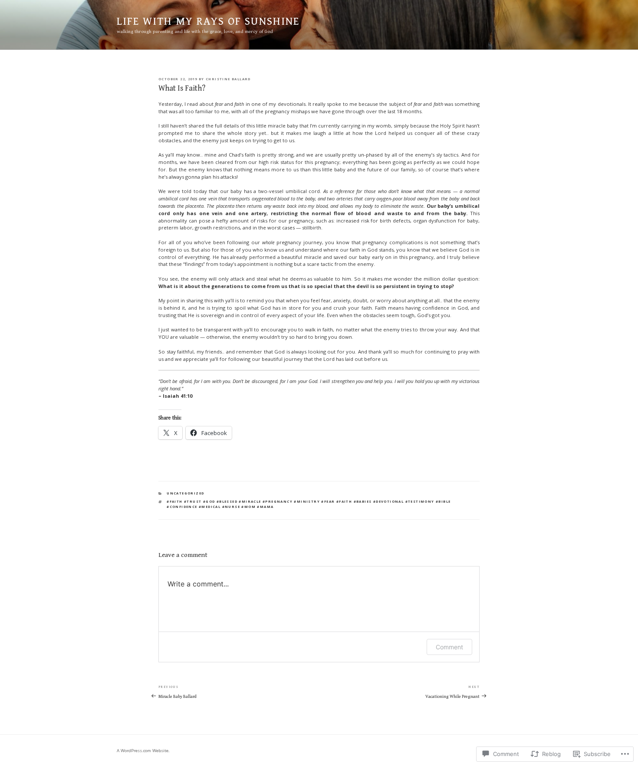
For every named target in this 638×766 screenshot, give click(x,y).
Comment (449, 647)
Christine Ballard (228, 79)
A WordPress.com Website (142, 750)
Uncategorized (185, 493)
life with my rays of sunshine (208, 21)
